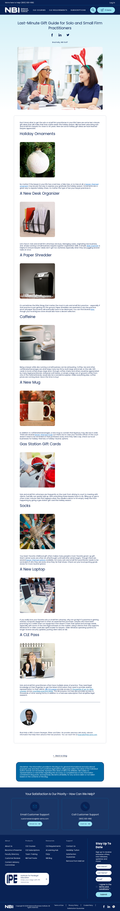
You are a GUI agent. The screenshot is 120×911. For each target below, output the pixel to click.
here (92, 309)
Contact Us (70, 846)
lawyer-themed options (36, 560)
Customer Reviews (12, 858)
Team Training (31, 854)
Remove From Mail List (75, 861)
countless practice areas (43, 691)
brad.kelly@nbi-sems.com (87, 735)
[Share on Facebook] (52, 35)
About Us (8, 846)
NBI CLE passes (51, 689)
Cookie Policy (88, 905)
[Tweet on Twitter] (68, 35)
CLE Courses (30, 846)
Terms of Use (58, 905)
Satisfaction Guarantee (75, 908)
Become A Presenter (13, 850)
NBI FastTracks (31, 858)
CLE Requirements (53, 846)
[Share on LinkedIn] (60, 35)
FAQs (48, 854)
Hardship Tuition (72, 850)
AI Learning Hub (52, 850)
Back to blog (61, 756)
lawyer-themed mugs (44, 434)
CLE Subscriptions (32, 850)
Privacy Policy (73, 905)
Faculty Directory (12, 854)
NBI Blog (49, 858)
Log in (112, 2)
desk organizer (92, 246)
